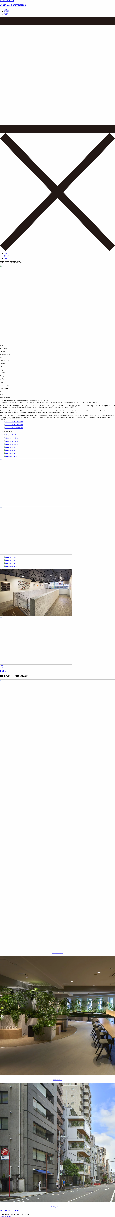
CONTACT (7, 14)
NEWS (6, 13)
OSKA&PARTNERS (13, 5)
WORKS (6, 11)
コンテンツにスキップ (7, 1)
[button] (57, 134)
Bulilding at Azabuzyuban (57, 1207)
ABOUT (6, 10)
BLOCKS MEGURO (57, 1080)
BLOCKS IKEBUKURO (57, 953)
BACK (3, 671)
